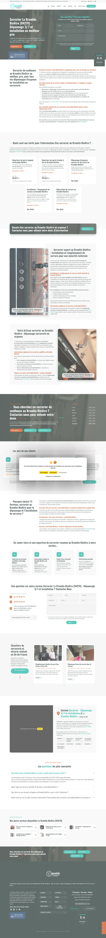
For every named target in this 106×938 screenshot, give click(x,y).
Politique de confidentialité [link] (53, 476)
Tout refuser (53, 472)
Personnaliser (63, 472)
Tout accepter (43, 472)
